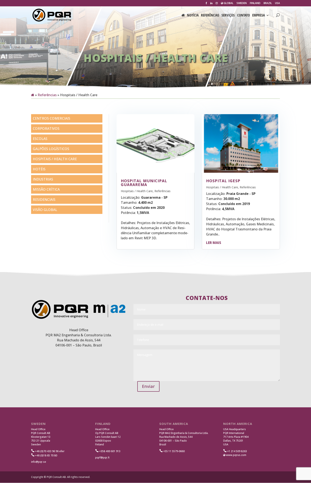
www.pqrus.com (235, 455)
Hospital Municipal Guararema (144, 182)
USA (277, 3)
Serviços (228, 16)
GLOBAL (228, 3)
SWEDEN (242, 3)
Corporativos (46, 128)
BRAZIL (268, 3)
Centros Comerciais (51, 118)
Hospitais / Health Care (55, 159)
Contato (243, 16)
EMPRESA (258, 16)
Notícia (193, 16)
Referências (210, 16)
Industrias (43, 179)
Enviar (148, 386)
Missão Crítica (46, 189)
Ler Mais (213, 242)
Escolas (40, 138)
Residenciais (44, 199)
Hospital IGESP (223, 180)
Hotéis (39, 169)
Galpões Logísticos (51, 148)
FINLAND (255, 3)
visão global (45, 209)
